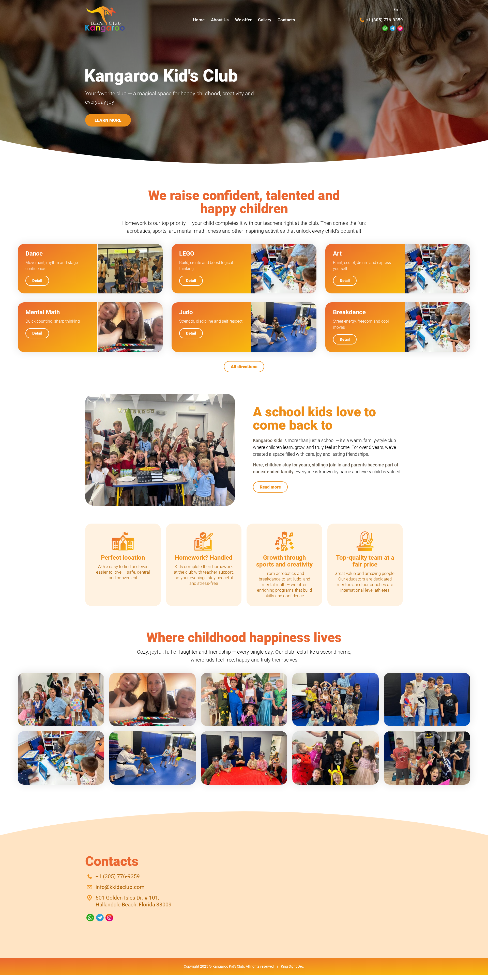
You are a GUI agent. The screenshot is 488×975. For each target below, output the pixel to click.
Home (199, 20)
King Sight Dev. (292, 966)
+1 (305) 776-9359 (384, 19)
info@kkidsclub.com (120, 887)
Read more (270, 487)
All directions (244, 366)
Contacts (286, 20)
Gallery (264, 20)
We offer (243, 20)
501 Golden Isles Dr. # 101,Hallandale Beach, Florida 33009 (134, 901)
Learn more (108, 120)
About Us (220, 20)
